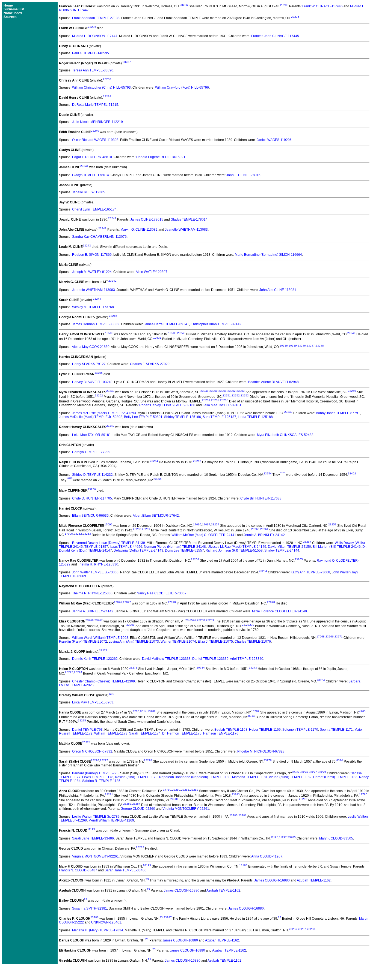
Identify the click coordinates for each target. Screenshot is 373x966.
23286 (94, 917)
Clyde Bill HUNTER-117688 (261, 498)
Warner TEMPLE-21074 (178, 641)
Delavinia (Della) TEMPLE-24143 (138, 550)
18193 (147, 865)
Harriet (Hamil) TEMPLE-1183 (335, 777)
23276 (95, 760)
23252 (231, 390)
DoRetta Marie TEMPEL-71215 (95, 105)
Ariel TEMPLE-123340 (246, 659)
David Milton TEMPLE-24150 (289, 547)
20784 (201, 667)
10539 (293, 345)
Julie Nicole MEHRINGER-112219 (97, 122)
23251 (222, 390)
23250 (213, 390)
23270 (250, 624)
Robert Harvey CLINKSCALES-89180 (167, 405)
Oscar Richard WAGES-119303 (95, 140)
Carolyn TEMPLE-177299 (91, 452)
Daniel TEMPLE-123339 (210, 659)
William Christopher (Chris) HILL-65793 (101, 87)
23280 (176, 789)
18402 (352, 473)
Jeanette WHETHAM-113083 (186, 229)
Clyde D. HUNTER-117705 (92, 498)
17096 (108, 524)
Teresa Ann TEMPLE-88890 (92, 70)
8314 (143, 711)
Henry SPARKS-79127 (89, 364)
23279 (322, 772)
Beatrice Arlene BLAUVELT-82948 (273, 382)
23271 (338, 636)
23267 (98, 620)
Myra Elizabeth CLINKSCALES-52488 (285, 435)
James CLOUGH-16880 (272, 880)
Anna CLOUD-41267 (266, 856)
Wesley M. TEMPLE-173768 (93, 307)
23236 (184, 5)
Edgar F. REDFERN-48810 (92, 157)
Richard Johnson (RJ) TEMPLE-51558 (234, 550)
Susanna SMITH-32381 (89, 908)
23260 (255, 529)
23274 (78, 672)
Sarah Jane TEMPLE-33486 (93, 838)
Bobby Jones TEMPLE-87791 (338, 413)
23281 (185, 789)
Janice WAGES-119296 (274, 140)
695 (111, 694)
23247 (311, 345)
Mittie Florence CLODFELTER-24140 (279, 611)
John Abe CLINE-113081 (277, 290)
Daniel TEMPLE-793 (87, 730)
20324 (86, 742)
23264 (195, 559)
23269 (210, 620)
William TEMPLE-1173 (111, 733)
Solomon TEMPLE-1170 (300, 730)
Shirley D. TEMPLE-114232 (92, 475)
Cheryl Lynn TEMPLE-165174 (94, 209)
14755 (98, 372)
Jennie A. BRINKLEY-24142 (264, 535)
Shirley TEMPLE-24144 (281, 550)
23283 (236, 794)
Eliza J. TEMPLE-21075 (215, 641)
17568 (320, 636)
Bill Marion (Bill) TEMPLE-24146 (337, 547)
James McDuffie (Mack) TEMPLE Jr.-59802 (90, 417)
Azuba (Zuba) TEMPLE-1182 (290, 777)
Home (8, 5)
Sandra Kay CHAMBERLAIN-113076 (99, 237)
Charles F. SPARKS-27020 (150, 364)
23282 (194, 789)
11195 (91, 829)
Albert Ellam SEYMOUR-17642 (156, 515)
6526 (193, 620)
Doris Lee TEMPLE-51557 (184, 550)
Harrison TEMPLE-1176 (220, 733)
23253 (240, 390)
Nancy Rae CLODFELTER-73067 (162, 593)
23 (187, 620)
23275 (82, 720)
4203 (136, 711)
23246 (181, 333)
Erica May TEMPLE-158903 (92, 702)
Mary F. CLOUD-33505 (336, 838)
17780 (167, 789)
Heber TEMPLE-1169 (265, 730)
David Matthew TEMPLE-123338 (166, 659)
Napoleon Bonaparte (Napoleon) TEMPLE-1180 (194, 777)
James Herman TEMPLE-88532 (95, 324)
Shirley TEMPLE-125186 (182, 417)
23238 (107, 79)
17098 (172, 602)
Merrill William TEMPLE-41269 (111, 820)
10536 (109, 333)
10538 (172, 333)
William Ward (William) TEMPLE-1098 (100, 638)
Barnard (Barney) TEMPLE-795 (95, 773)
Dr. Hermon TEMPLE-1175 (182, 733)
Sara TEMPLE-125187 (219, 417)
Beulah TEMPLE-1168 (230, 730)
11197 (283, 837)
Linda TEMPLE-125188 (255, 417)
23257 (215, 524)
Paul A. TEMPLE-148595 (90, 53)
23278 (148, 760)
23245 (113, 315)
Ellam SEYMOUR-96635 (90, 515)
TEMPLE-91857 (96, 547)
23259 (146, 529)
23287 (168, 917)
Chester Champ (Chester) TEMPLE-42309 (103, 681)
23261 (264, 529)
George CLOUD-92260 (138, 809)
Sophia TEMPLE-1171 (336, 730)
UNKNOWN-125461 (106, 922)
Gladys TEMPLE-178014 (90, 175)
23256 (92, 489)
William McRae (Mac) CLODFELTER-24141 (203, 535)
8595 (295, 772)
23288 (311, 929)
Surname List (14, 9)
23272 (103, 650)
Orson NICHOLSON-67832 (92, 751)
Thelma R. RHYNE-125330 (98, 564)
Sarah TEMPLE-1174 (145, 733)
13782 (151, 711)
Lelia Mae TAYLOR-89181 (222, 405)
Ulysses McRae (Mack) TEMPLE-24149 (237, 547)
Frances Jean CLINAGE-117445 (275, 36)
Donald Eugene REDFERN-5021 (160, 157)
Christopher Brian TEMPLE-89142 (216, 324)
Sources (10, 17)
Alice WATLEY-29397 (151, 272)
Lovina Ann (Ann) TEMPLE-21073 (134, 641)
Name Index (13, 13)
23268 (201, 620)
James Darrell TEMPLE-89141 (166, 324)
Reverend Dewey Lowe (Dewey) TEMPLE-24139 (108, 543)
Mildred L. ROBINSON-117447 (94, 36)
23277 (104, 760)
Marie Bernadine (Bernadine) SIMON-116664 (268, 255)
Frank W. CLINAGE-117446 (322, 6)
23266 (89, 620)
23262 (78, 533)
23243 (87, 245)
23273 (133, 667)
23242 (102, 228)
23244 (97, 298)
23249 (110, 390)
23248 (320, 345)
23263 (87, 533)
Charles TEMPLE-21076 (253, 641)
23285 (292, 837)
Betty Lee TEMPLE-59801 (143, 417)
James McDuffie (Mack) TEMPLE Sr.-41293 (104, 413)
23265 (299, 559)
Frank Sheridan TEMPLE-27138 (96, 18)
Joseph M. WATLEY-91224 (92, 272)
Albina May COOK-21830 (90, 347)
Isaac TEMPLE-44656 (126, 547)
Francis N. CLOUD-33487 (78, 870)
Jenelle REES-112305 (88, 192)
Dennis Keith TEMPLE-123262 (95, 659)
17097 (206, 524)
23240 (95, 130)
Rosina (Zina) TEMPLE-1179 (136, 777)
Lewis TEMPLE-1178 (97, 777)
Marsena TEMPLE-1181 (250, 777)
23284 (136, 803)
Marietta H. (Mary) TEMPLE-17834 (97, 930)
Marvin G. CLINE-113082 (139, 229)
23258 (137, 529)
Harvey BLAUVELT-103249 (92, 382)
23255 (197, 460)
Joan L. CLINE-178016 (243, 175)
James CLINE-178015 (146, 219)
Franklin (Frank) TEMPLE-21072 (83, 641)
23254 (154, 460)
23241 (84, 165)
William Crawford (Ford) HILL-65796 (182, 87)
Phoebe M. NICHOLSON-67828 (261, 751)
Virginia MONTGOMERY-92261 (185, 809)
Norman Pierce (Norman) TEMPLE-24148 (175, 547)
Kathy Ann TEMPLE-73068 (310, 572)
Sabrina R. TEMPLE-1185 (101, 781)
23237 (127, 62)
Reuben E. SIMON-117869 (92, 255)
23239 (107, 96)
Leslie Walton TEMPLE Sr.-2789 (96, 816)
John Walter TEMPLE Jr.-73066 (95, 572)
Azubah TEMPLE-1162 (314, 880)
